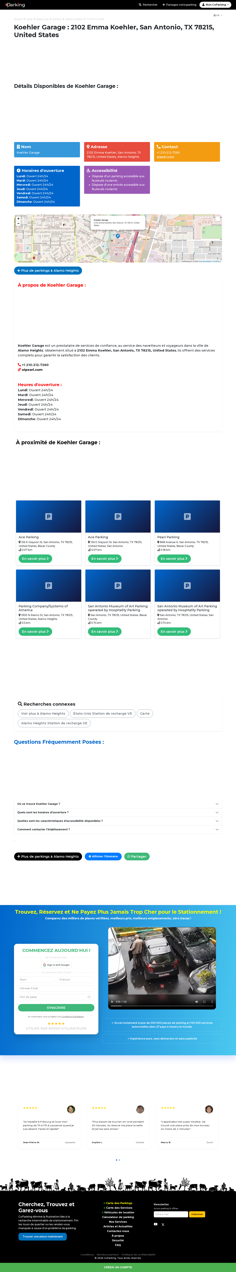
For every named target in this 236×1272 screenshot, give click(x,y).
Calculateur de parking (118, 1217)
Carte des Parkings (119, 1203)
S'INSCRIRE (56, 1008)
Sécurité (118, 1240)
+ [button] (18, 219)
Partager (138, 856)
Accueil (18, 19)
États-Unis (42, 19)
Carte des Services (119, 1207)
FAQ (118, 1245)
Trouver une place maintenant (42, 1236)
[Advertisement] (118, 61)
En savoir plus (34, 559)
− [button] (18, 223)
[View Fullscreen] (217, 218)
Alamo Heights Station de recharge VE (54, 723)
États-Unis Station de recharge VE (102, 713)
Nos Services (118, 1221)
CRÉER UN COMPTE (118, 1267)
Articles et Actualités (117, 1226)
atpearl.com (165, 156)
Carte (29, 19)
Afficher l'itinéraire (104, 856)
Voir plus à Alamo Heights (43, 713)
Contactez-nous (118, 1231)
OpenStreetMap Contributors (210, 261)
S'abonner (197, 1214)
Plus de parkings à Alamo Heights (49, 270)
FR (218, 15)
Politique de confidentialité (138, 1254)
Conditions (87, 1254)
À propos (118, 1235)
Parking (57, 19)
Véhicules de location (119, 1212)
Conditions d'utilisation (72, 1016)
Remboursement (108, 1254)
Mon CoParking (216, 4)
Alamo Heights (74, 19)
